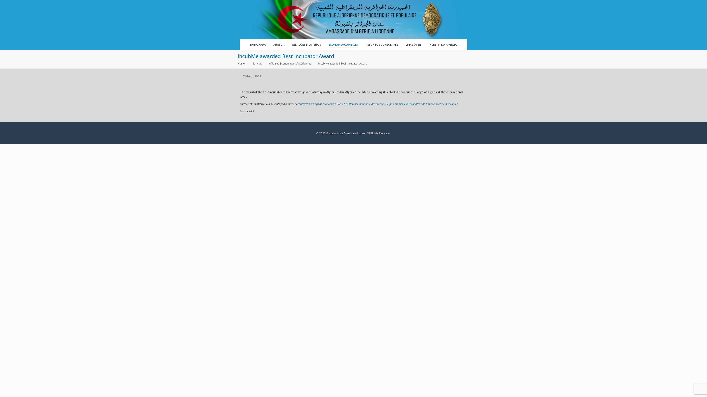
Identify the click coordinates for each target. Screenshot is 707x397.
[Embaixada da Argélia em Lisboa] (353, 19)
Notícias (257, 63)
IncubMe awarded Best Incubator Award (342, 63)
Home (241, 63)
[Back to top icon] (689, 389)
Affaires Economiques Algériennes (290, 63)
